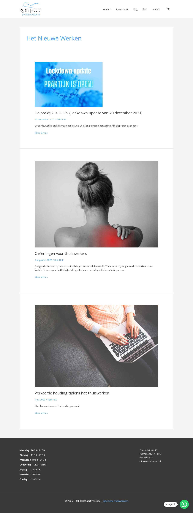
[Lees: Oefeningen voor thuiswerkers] (96, 203)
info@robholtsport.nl (150, 461)
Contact (156, 9)
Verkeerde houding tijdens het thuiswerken (72, 393)
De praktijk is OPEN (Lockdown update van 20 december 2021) (88, 112)
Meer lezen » (41, 132)
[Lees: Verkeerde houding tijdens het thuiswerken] (96, 345)
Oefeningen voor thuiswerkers (61, 253)
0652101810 (146, 457)
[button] (184, 504)
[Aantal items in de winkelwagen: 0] (168, 9)
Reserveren (122, 9)
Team (106, 9)
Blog (135, 9)
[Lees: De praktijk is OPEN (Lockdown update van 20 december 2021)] (69, 84)
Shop (144, 9)
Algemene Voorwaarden (115, 500)
